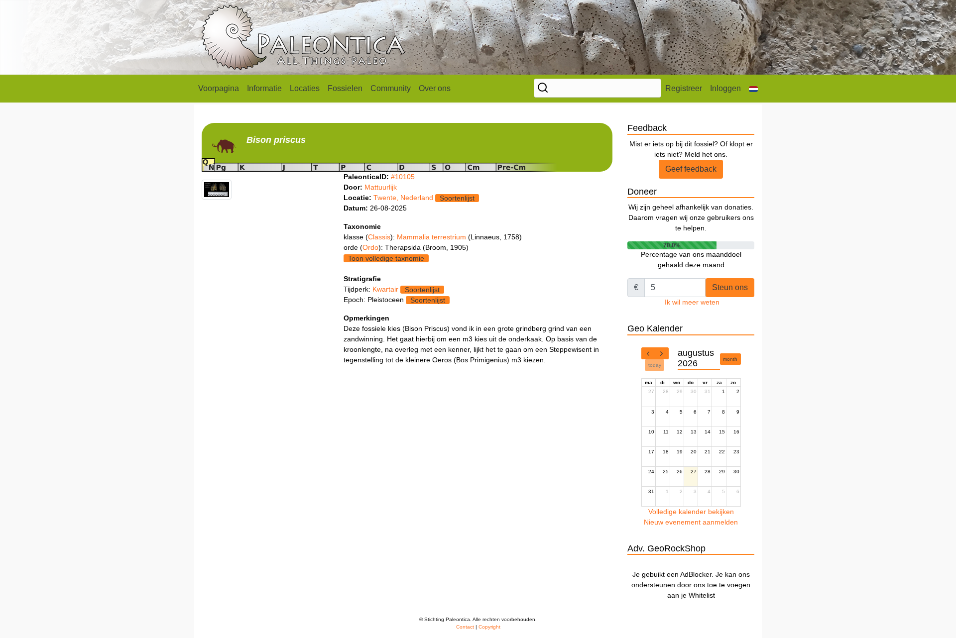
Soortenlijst (457, 198)
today (654, 365)
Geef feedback (691, 169)
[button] (753, 89)
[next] (662, 353)
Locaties (305, 88)
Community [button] (390, 88)
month (730, 359)
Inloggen (725, 88)
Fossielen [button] (345, 88)
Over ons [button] (435, 88)
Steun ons (730, 287)
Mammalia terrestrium (432, 237)
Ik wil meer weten (692, 302)
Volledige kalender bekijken (691, 512)
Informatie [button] (264, 88)
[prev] (648, 353)
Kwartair (385, 289)
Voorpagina (218, 88)
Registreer (683, 88)
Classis (379, 237)
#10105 (403, 177)
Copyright (489, 627)
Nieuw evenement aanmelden (691, 522)
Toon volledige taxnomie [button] (386, 258)
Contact (465, 627)
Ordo (370, 247)
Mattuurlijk (380, 187)
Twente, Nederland (403, 198)
